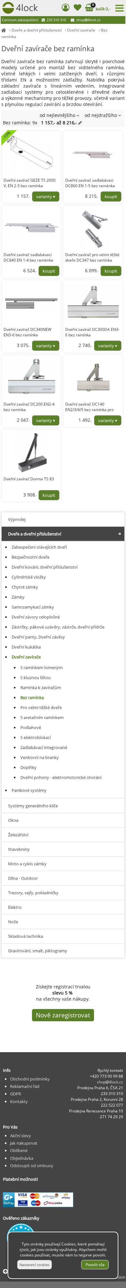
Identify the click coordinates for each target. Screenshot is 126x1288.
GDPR (15, 1094)
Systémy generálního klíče (33, 806)
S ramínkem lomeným (41, 667)
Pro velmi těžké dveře (41, 707)
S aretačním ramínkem (42, 717)
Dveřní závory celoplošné (36, 617)
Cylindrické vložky (29, 577)
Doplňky (28, 767)
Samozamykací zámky (33, 607)
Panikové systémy (29, 790)
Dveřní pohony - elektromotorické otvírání (60, 777)
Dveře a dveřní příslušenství (37, 30)
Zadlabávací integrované (43, 747)
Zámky (18, 597)
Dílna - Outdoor (23, 878)
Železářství (18, 835)
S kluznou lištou (35, 677)
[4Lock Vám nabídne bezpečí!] (3, 30)
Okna (13, 820)
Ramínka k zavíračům (40, 687)
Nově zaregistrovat (63, 1015)
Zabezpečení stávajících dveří (39, 547)
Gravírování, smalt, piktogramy (37, 951)
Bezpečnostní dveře (30, 557)
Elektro (15, 907)
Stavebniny (19, 849)
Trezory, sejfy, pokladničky (33, 893)
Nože (13, 922)
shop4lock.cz (87, 19)
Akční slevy (20, 1136)
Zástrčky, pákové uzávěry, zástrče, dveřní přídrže (58, 627)
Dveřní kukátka (26, 647)
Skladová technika (25, 936)
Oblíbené (18, 1150)
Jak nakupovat (23, 1143)
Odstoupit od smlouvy (31, 1165)
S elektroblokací (35, 737)
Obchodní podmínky (30, 1079)
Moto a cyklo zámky (27, 864)
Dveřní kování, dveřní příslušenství (45, 567)
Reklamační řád (24, 1086)
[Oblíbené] (77, 8)
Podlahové (30, 727)
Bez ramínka (32, 697)
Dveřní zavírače (81, 30)
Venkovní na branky (39, 757)
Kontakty (19, 1101)
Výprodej (17, 519)
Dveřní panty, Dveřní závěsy (38, 637)
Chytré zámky (25, 587)
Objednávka (21, 1158)
